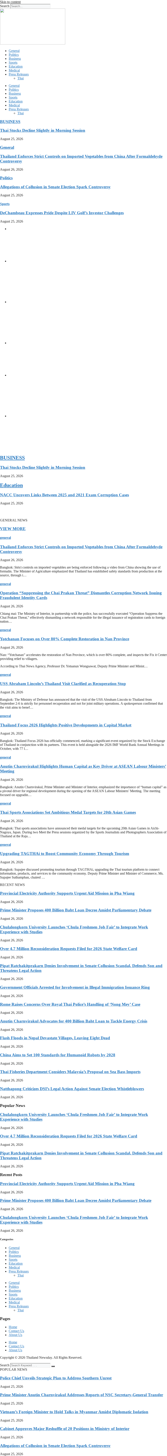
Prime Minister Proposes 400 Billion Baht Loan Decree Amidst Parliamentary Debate (75, 910)
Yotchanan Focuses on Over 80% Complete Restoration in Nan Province (64, 639)
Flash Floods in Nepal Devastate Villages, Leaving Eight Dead (55, 1038)
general (5, 538)
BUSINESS (10, 121)
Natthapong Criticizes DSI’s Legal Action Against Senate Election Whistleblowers (72, 1088)
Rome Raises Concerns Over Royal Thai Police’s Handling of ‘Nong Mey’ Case (70, 1004)
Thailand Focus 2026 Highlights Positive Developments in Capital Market (65, 725)
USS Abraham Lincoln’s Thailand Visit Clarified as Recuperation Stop (63, 683)
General (14, 51)
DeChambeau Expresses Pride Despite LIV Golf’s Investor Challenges (62, 213)
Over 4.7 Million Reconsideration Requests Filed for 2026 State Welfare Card (68, 948)
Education (16, 66)
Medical (14, 70)
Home (13, 1327)
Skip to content (10, 2)
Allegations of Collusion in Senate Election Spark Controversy (55, 187)
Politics (14, 55)
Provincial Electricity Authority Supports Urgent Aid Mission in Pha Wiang (67, 893)
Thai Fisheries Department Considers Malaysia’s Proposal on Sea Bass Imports (70, 1071)
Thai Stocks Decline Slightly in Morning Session (42, 130)
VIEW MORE (13, 528)
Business (15, 58)
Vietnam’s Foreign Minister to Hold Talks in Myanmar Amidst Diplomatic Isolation (74, 1412)
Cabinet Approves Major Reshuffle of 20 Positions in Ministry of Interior (64, 1428)
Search (4, 6)
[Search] (53, 1366)
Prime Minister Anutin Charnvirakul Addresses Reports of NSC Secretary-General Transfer (81, 1395)
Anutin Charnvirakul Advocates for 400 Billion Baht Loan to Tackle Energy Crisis (73, 1021)
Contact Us (16, 1331)
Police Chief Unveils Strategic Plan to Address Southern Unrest (56, 1378)
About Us (15, 1335)
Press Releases (19, 74)
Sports (13, 62)
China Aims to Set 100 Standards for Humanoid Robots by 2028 (57, 1055)
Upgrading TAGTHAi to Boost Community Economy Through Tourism (64, 853)
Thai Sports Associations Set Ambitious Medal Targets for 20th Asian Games (68, 812)
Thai (20, 78)
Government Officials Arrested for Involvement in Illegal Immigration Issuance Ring (75, 987)
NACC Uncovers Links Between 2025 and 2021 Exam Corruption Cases (64, 495)
